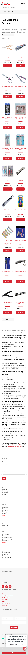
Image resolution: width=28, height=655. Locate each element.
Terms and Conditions (6, 603)
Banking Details (5, 599)
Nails (5, 11)
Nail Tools (8, 11)
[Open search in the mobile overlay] (14, 7)
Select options (7, 189)
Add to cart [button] (7, 66)
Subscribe (14, 627)
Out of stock (20, 66)
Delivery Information (5, 597)
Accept (14, 653)
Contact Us (4, 579)
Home (3, 11)
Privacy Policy (4, 605)
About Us (3, 574)
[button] (25, 649)
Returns (3, 601)
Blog (2, 577)
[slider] (2, 474)
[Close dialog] (25, 636)
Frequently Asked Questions (7, 595)
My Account (4, 593)
